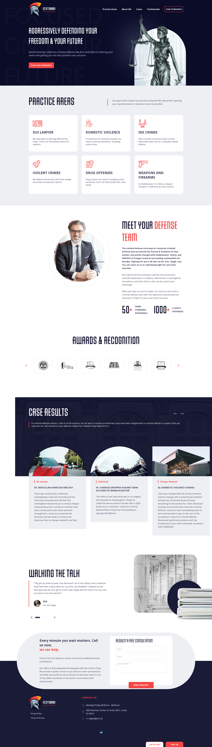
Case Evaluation (174, 9)
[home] (42, 9)
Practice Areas (109, 9)
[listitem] (121, 484)
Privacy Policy (36, 713)
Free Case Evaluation (41, 65)
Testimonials (153, 9)
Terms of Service (37, 718)
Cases (139, 9)
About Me (126, 9)
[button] (26, 365)
